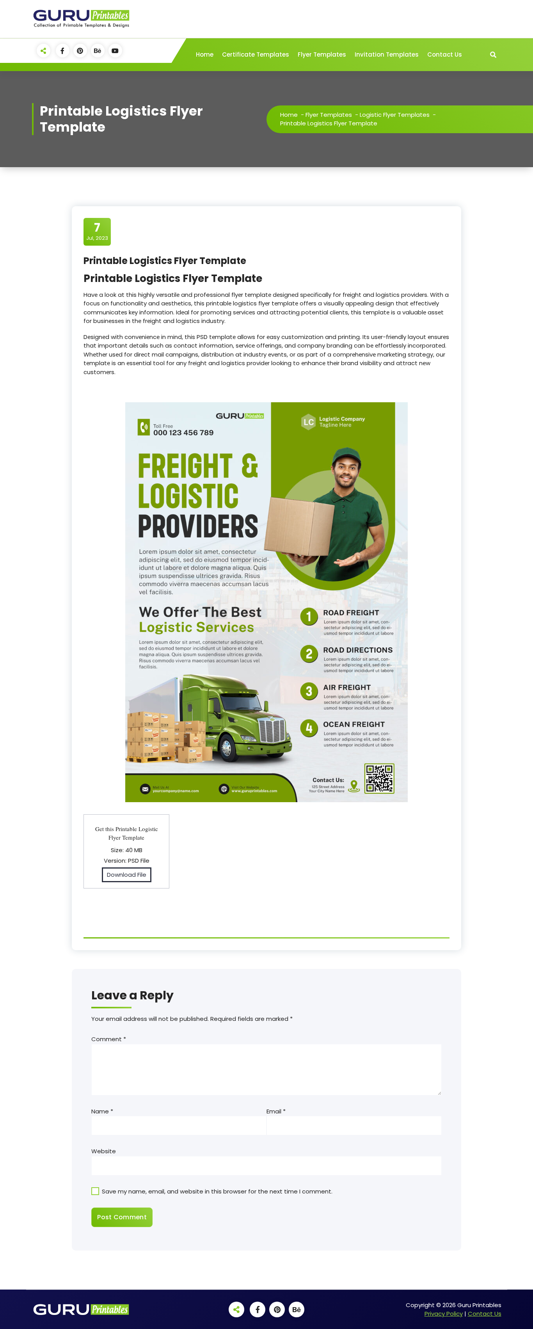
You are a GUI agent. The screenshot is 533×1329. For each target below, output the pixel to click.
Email (276, 1111)
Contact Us (444, 54)
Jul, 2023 (97, 231)
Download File (126, 875)
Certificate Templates (255, 54)
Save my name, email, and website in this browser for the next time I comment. (217, 1191)
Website (103, 1151)
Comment (108, 1039)
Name (102, 1111)
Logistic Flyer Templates (395, 115)
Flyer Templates (322, 54)
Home (204, 54)
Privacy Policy (444, 1313)
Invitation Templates (387, 54)
